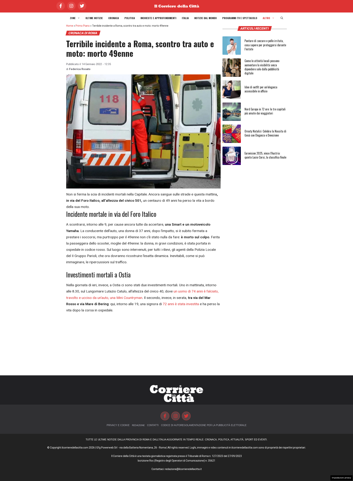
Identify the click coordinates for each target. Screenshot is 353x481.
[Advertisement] (143, 344)
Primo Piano (83, 25)
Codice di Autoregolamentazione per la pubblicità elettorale (204, 425)
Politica (129, 18)
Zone (73, 18)
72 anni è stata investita (181, 304)
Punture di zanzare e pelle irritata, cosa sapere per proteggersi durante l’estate (265, 45)
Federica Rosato (79, 69)
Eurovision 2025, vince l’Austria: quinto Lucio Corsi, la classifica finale (265, 155)
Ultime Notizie (94, 18)
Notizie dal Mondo (205, 18)
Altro (266, 18)
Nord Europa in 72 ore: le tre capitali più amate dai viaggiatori (265, 111)
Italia (185, 18)
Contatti (153, 425)
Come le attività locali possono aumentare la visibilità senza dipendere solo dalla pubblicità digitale (262, 67)
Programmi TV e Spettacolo (239, 18)
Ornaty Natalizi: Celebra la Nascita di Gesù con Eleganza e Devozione (265, 133)
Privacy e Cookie (118, 425)
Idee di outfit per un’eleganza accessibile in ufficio (261, 89)
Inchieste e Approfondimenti (158, 18)
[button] (282, 18)
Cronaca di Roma (83, 33)
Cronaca (113, 18)
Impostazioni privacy (341, 478)
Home (69, 25)
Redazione (138, 425)
